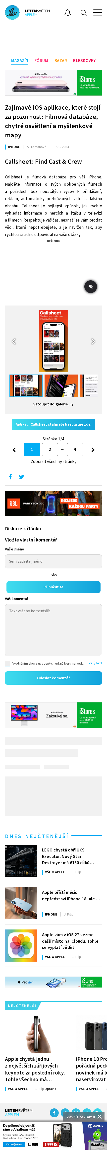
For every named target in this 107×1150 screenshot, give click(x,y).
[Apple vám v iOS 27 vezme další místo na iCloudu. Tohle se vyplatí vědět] (21, 945)
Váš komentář (16, 599)
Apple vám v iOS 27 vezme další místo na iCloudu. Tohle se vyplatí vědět (70, 941)
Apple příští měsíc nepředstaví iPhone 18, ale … (71, 895)
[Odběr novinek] (67, 13)
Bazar (60, 61)
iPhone (14, 147)
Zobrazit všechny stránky (54, 462)
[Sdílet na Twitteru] (21, 477)
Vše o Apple (55, 872)
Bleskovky (84, 61)
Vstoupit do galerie (51, 404)
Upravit (50, 1088)
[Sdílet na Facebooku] (10, 477)
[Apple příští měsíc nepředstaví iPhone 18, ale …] (21, 903)
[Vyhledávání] (84, 12)
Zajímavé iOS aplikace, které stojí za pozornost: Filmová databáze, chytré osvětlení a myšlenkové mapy (53, 121)
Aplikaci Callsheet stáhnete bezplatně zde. (53, 424)
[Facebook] (54, 1112)
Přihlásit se (53, 587)
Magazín (19, 61)
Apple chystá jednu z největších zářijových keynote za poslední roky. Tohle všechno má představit (35, 1069)
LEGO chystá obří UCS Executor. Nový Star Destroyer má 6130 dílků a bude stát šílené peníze (67, 856)
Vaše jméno (14, 549)
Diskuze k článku (23, 528)
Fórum (41, 61)
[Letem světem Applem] (27, 12)
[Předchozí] (14, 449)
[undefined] (93, 449)
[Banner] (53, 1136)
